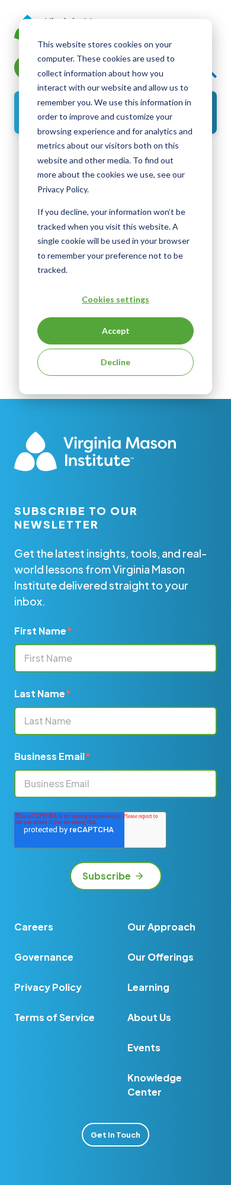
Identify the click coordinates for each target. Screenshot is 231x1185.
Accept (116, 331)
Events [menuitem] (144, 1047)
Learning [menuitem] (148, 987)
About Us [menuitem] (149, 1017)
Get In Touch (115, 1134)
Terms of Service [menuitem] (54, 1017)
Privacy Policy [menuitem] (48, 987)
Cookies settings (115, 299)
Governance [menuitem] (43, 957)
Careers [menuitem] (33, 926)
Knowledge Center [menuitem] (154, 1084)
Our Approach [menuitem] (161, 926)
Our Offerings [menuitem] (160, 957)
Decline (115, 362)
